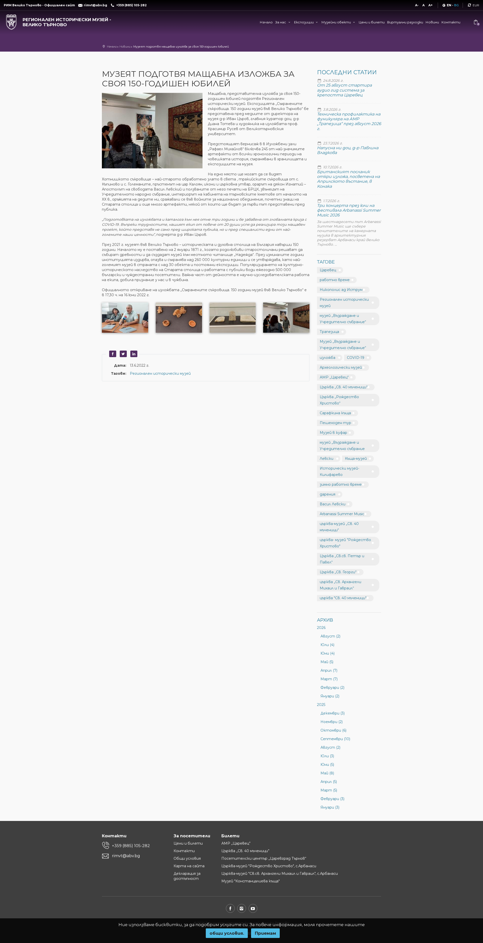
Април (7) (328, 670)
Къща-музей (356, 458)
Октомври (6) (333, 730)
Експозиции (304, 22)
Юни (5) (327, 764)
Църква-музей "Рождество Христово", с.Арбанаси (268, 866)
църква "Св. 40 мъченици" (343, 598)
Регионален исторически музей (160, 373)
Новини (432, 22)
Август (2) (330, 636)
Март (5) (328, 790)
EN (449, 5)
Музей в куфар (333, 432)
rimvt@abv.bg (126, 855)
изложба (327, 357)
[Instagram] (241, 908)
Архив (325, 620)
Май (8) (327, 773)
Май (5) (326, 662)
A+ (430, 5)
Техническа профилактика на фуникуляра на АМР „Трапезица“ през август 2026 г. (349, 121)
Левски (326, 458)
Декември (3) (332, 713)
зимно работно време (341, 484)
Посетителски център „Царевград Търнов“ (263, 858)
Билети (230, 836)
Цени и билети (372, 22)
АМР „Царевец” (236, 843)
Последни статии (347, 72)
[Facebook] (230, 908)
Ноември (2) (331, 722)
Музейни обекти (336, 22)
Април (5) (328, 781)
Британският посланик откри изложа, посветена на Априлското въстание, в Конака (348, 179)
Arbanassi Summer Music (342, 514)
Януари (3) (329, 807)
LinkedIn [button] (133, 354)
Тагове (326, 262)
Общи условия (187, 858)
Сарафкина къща (335, 413)
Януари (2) (329, 696)
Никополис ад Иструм (341, 289)
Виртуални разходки (405, 22)
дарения (327, 494)
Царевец (328, 270)
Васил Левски (332, 504)
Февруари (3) (332, 799)
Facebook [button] (111, 354)
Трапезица (329, 331)
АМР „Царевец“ (334, 377)
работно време (335, 280)
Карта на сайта (189, 866)
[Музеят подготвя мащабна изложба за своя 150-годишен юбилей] (155, 131)
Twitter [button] (122, 354)
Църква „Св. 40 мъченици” (245, 851)
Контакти (450, 22)
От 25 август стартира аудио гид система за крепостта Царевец (344, 90)
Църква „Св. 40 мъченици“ (344, 387)
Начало (266, 22)
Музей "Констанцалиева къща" (250, 881)
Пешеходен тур (335, 423)
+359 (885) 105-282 (131, 845)
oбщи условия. (227, 933)
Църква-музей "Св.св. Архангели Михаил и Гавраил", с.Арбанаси (279, 873)
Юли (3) (327, 756)
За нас (281, 22)
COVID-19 (355, 357)
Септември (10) (335, 739)
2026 (321, 627)
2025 (321, 704)
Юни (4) (327, 653)
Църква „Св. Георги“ (338, 572)
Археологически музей (341, 367)
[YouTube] (253, 908)
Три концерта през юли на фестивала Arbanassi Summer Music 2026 (349, 210)
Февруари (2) (332, 687)
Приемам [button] (265, 933)
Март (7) (329, 679)
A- (417, 5)
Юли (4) (327, 645)
